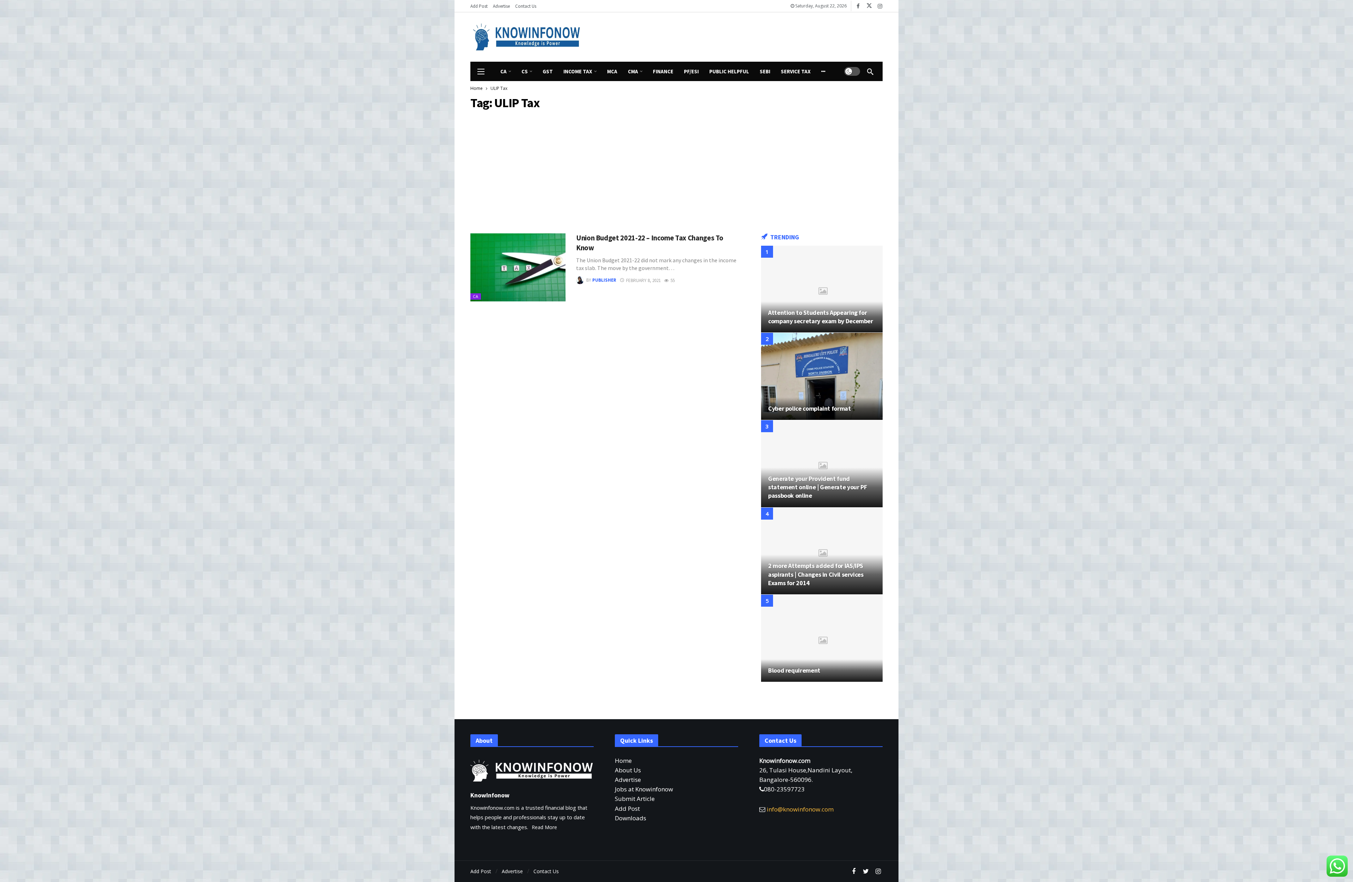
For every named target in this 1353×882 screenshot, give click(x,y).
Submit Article (635, 799)
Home (623, 761)
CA (475, 296)
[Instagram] (880, 6)
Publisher (604, 280)
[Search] (870, 71)
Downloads (630, 818)
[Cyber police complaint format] (822, 376)
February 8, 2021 (643, 280)
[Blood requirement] (822, 638)
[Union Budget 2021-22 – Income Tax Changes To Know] (518, 267)
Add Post (627, 808)
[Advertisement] (742, 35)
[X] (869, 6)
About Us (628, 770)
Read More (544, 827)
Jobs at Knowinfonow (644, 789)
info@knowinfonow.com (800, 809)
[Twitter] (865, 872)
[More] (823, 71)
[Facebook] (858, 6)
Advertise (628, 780)
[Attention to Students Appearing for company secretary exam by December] (822, 289)
